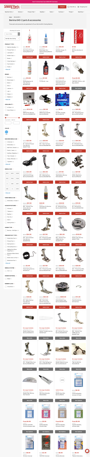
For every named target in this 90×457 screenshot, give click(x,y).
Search (63, 6)
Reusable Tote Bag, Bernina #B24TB (60, 113)
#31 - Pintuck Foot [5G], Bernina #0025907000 (45, 238)
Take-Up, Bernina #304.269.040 (76, 363)
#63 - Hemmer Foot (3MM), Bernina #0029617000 (61, 239)
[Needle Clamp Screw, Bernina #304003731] (29, 325)
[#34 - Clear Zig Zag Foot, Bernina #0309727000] (46, 356)
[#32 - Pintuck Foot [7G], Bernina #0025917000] (46, 262)
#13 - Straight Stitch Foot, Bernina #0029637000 (29, 363)
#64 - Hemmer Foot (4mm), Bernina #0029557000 (28, 208)
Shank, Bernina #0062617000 (59, 144)
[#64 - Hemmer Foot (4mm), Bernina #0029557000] (29, 200)
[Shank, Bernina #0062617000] (62, 137)
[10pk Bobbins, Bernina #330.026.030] (62, 169)
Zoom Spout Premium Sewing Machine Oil (28, 50)
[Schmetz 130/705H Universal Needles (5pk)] (29, 418)
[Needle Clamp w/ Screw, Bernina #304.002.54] (62, 356)
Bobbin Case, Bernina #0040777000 (77, 238)
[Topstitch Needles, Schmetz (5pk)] (79, 418)
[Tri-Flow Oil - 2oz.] (46, 75)
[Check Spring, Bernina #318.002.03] (29, 262)
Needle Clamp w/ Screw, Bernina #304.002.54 (62, 363)
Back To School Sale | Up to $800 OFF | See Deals (45, 1)
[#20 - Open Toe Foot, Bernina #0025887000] (46, 137)
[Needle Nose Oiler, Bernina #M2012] (62, 387)
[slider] (5, 117)
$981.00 (13, 119)
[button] (82, 6)
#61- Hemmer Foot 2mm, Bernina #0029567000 (62, 331)
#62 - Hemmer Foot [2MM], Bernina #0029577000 (77, 332)
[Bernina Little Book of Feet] (79, 44)
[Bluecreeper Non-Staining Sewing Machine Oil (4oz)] (46, 44)
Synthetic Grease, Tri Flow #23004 (61, 50)
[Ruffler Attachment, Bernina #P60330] (79, 169)
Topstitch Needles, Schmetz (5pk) (76, 425)
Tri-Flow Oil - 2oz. (43, 81)
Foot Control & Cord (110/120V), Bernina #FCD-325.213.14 (61, 83)
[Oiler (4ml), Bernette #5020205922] (46, 387)
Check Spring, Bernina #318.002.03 (28, 269)
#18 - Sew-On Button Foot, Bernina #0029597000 (28, 239)
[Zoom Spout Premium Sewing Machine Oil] (29, 44)
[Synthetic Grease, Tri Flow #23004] (62, 44)
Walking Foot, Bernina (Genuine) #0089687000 (29, 113)
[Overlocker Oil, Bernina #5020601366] (46, 200)
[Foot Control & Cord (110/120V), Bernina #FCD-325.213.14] (62, 75)
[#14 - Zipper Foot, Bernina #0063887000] (62, 262)
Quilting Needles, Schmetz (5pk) (43, 425)
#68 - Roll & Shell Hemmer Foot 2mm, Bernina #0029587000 (45, 301)
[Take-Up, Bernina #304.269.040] (79, 356)
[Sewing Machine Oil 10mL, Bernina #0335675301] (29, 75)
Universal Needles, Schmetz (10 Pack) (77, 394)
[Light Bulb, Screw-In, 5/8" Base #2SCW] (79, 75)
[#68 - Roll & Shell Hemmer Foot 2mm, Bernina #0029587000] (46, 294)
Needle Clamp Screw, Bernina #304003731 (28, 331)
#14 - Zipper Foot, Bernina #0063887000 (61, 269)
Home (10, 17)
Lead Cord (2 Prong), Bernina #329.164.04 (28, 175)
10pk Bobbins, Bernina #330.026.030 (61, 175)
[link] (12, 47)
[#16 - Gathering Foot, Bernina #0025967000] (46, 169)
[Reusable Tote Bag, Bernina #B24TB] (62, 106)
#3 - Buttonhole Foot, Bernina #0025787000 (61, 207)
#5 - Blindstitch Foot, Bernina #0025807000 (77, 144)
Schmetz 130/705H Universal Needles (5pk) (29, 425)
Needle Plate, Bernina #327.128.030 (28, 394)
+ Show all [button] (7, 69)
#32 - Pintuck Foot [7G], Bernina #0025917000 (45, 269)
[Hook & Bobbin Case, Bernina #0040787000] (62, 294)
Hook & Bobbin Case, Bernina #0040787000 (61, 300)
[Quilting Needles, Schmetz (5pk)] (46, 418)
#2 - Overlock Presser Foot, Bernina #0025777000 (28, 145)
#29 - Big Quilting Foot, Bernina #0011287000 (78, 113)
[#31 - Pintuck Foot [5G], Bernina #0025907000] (46, 231)
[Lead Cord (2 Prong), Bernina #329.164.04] (29, 169)
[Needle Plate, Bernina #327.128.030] (29, 387)
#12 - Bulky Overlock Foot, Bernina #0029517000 (28, 301)
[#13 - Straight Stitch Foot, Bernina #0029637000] (29, 356)
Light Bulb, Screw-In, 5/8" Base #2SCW (78, 82)
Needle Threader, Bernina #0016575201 (45, 331)
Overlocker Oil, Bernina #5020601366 (45, 207)
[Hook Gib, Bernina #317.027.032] (79, 294)
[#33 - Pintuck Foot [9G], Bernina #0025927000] (79, 262)
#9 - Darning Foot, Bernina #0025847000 (77, 207)
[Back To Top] (87, 454)
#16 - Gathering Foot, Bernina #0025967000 (45, 175)
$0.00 (9, 119)
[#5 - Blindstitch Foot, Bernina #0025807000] (79, 137)
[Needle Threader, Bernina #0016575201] (46, 325)
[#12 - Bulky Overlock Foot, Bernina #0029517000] (29, 294)
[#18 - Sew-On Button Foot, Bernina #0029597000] (29, 231)
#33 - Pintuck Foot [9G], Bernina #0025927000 (78, 269)
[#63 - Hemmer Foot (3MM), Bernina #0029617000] (62, 231)
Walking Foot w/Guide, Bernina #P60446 (44, 113)
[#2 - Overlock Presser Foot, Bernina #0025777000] (29, 137)
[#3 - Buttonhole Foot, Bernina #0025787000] (62, 200)
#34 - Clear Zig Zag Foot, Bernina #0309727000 (45, 363)
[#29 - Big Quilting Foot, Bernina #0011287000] (79, 106)
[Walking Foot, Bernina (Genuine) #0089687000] (29, 106)
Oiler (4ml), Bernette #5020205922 (44, 394)
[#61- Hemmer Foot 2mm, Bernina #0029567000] (62, 325)
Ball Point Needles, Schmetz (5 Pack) (60, 425)
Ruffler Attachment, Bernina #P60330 (77, 175)
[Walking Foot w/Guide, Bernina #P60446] (46, 106)
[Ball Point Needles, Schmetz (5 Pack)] (62, 418)
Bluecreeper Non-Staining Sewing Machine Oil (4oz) (45, 51)
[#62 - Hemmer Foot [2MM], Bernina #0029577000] (79, 325)
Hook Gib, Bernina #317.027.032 (76, 300)
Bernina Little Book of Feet (77, 50)
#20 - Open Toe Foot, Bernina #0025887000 (45, 144)
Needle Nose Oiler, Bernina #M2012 (60, 394)
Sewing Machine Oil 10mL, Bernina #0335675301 (28, 83)
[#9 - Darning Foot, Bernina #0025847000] (79, 200)
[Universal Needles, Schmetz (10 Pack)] (79, 387)
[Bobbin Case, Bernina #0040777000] (79, 231)
